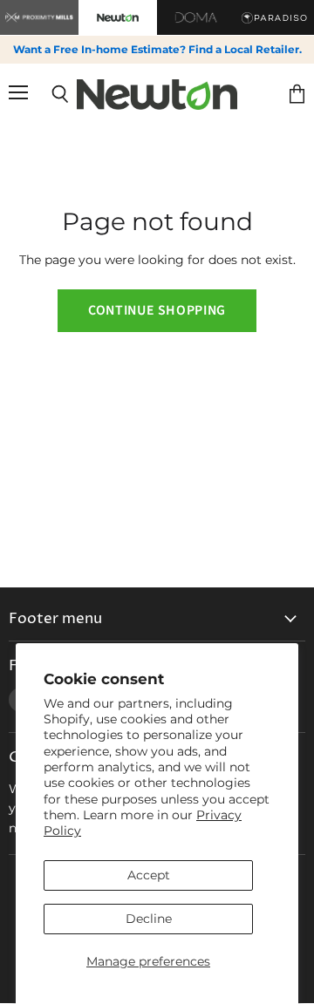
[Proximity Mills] (39, 17)
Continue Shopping (157, 310)
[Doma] (196, 17)
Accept (148, 875)
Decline (149, 918)
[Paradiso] (275, 17)
